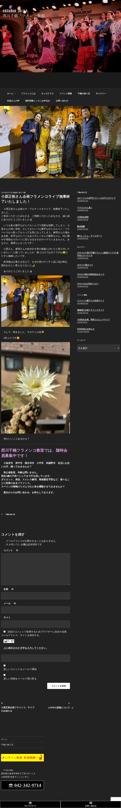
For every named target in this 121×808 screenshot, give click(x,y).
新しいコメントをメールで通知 (20, 669)
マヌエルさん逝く (85, 207)
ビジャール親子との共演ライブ (90, 301)
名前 (9, 589)
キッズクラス (47, 93)
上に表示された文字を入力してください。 (26, 648)
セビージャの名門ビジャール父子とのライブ (96, 198)
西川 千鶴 (22, 192)
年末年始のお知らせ (85, 329)
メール (10, 603)
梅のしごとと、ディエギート (89, 236)
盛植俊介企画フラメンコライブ (90, 310)
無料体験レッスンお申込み (37, 101)
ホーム (10, 93)
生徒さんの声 (13, 101)
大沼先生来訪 (83, 217)
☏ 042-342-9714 (24, 785)
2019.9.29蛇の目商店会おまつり (90, 274)
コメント (11, 550)
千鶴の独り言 (84, 93)
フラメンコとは (28, 93)
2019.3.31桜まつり (85, 265)
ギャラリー (101, 93)
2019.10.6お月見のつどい (88, 284)
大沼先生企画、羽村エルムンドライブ (93, 319)
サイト (7, 617)
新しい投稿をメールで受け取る (20, 678)
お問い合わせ (62, 101)
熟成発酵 (81, 226)
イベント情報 (65, 93)
